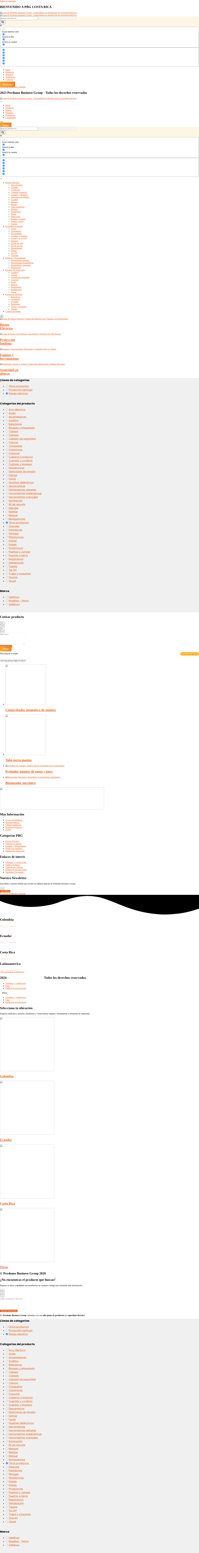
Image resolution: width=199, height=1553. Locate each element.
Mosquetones (16, 248)
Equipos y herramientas (15, 258)
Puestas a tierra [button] (18, 555)
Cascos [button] (13, 442)
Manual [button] (13, 515)
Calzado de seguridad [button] (22, 438)
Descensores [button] (16, 468)
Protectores (15, 216)
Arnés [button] (12, 413)
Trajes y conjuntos (18, 306)
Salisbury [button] (14, 604)
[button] (99, 993)
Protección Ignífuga (13, 294)
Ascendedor (16, 231)
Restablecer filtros (189, 653)
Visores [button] (13, 577)
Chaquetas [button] (15, 446)
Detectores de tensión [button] (22, 471)
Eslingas (14, 241)
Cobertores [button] (16, 449)
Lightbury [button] (14, 597)
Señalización (16, 289)
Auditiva (14, 272)
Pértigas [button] (14, 533)
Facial (13, 282)
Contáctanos (10, 117)
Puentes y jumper (18, 219)
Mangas (14, 202)
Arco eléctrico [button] (17, 409)
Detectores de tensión (20, 197)
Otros (4, 1267)
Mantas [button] (13, 511)
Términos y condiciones (15, 983)
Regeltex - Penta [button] (19, 600)
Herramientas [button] (17, 486)
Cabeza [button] (13, 431)
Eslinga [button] (13, 475)
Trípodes (14, 255)
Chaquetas (15, 299)
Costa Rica (7, 1203)
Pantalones (15, 304)
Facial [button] (12, 479)
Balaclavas (15, 297)
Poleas (13, 214)
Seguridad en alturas (14, 226)
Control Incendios (13, 311)
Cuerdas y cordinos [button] (20, 460)
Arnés (13, 229)
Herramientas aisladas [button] (22, 489)
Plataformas (16, 212)
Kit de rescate (16, 246)
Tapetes (14, 224)
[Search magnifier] (2, 22)
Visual (13, 292)
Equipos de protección (15, 270)
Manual (14, 285)
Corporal (14, 280)
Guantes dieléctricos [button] (21, 482)
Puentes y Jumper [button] (19, 551)
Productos (9, 108)
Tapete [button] (13, 566)
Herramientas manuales (21, 265)
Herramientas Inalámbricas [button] (25, 493)
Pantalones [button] (15, 530)
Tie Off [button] (13, 570)
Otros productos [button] (19, 386)
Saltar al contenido (8, 1)
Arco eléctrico (17, 185)
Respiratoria (16, 287)
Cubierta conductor (19, 192)
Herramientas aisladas (20, 260)
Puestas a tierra (17, 221)
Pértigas (14, 209)
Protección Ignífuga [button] (20, 389)
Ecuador (6, 1140)
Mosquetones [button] (17, 519)
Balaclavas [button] (15, 424)
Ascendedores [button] (17, 417)
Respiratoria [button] (16, 559)
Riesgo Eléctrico (12, 182)
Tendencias (10, 115)
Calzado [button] (14, 435)
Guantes (14, 199)
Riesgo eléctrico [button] (18, 393)
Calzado (14, 187)
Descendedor (16, 233)
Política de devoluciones (15, 988)
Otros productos (18, 207)
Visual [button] (12, 581)
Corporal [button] (14, 453)
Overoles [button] (14, 526)
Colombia (7, 1076)
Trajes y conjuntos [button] (20, 573)
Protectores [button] (16, 548)
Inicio (7, 105)
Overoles (15, 302)
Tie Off (14, 253)
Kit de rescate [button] (17, 504)
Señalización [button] (16, 562)
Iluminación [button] (15, 500)
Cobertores (15, 190)
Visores (14, 309)
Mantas (14, 204)
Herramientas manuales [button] (23, 497)
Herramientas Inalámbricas (22, 263)
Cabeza (14, 275)
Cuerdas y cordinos (19, 236)
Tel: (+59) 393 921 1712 (10, 944)
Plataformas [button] (16, 537)
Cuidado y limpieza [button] (20, 464)
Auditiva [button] (13, 420)
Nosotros (9, 113)
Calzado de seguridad (20, 277)
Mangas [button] (13, 508)
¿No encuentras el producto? (12, 972)
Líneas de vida (17, 243)
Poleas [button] (13, 541)
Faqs (7, 986)
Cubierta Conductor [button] (21, 457)
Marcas (8, 110)
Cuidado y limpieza (19, 195)
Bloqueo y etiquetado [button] (22, 427)
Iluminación (16, 268)
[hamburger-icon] (1, 101)
